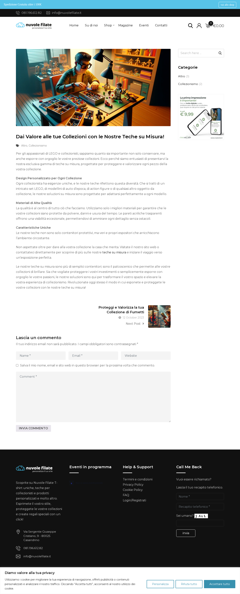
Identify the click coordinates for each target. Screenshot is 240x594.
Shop (108, 25)
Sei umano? (185, 515)
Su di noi (91, 25)
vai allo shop (227, 4)
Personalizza (160, 584)
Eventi (144, 25)
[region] (120, 580)
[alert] (93, 483)
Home (74, 25)
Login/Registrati (134, 500)
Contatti (161, 25)
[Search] (190, 25)
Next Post (133, 323)
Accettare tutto (219, 584)
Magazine (125, 25)
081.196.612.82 (32, 13)
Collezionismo (38, 145)
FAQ (126, 495)
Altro (24, 145)
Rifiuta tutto (189, 584)
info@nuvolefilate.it (67, 13)
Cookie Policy (133, 490)
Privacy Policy (133, 484)
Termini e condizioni (137, 479)
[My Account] (199, 25)
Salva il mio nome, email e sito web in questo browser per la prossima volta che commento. (87, 365)
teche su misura (114, 252)
